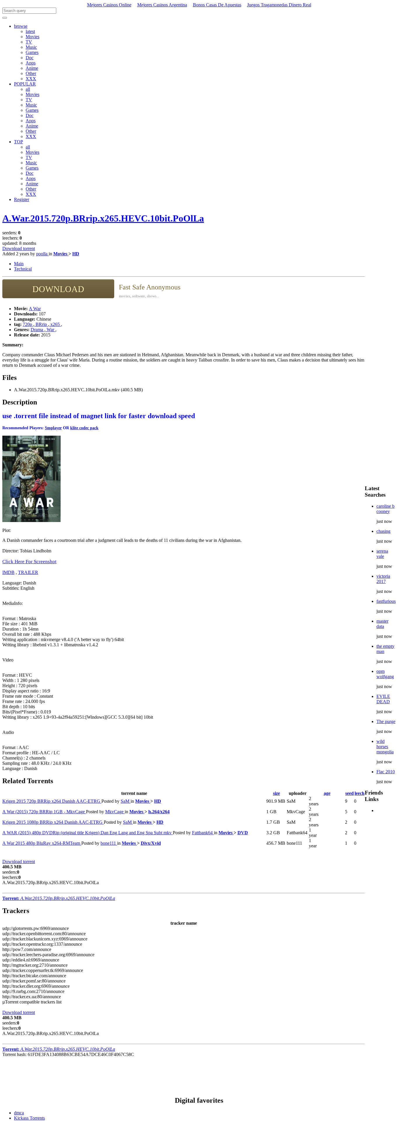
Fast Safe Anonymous (149, 287)
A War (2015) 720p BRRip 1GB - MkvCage (44, 811)
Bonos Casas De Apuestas (217, 4)
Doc (30, 57)
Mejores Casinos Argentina (162, 4)
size (276, 793)
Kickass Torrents (29, 1118)
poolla (42, 253)
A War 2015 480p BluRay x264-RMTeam (41, 843)
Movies (32, 36)
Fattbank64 (203, 832)
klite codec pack (84, 428)
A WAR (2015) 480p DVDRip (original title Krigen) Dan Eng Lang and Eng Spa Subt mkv (87, 832)
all (28, 89)
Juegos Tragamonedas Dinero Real (279, 4)
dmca (19, 1112)
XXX (31, 78)
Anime (32, 68)
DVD (242, 832)
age (327, 793)
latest (30, 31)
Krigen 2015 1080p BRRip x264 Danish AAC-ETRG (53, 822)
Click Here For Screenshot (29, 561)
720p (28, 324)
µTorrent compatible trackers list (31, 1001)
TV (29, 41)
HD (75, 253)
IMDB (8, 572)
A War (35, 308)
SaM (126, 801)
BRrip (41, 324)
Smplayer (53, 428)
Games (32, 52)
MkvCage (115, 811)
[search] (4, 18)
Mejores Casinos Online (109, 4)
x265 (55, 324)
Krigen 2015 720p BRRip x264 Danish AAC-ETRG (51, 801)
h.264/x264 (159, 811)
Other (31, 73)
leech (359, 793)
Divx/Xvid (151, 843)
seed (349, 793)
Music (31, 47)
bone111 (109, 843)
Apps (31, 62)
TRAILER (28, 572)
